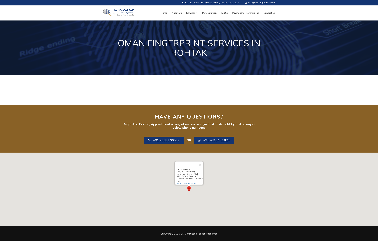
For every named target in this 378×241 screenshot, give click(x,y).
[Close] (199, 164)
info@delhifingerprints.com (261, 2)
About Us (177, 13)
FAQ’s (224, 13)
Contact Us (269, 13)
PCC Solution (209, 13)
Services (190, 13)
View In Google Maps (186, 183)
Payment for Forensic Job (245, 13)
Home (164, 13)
